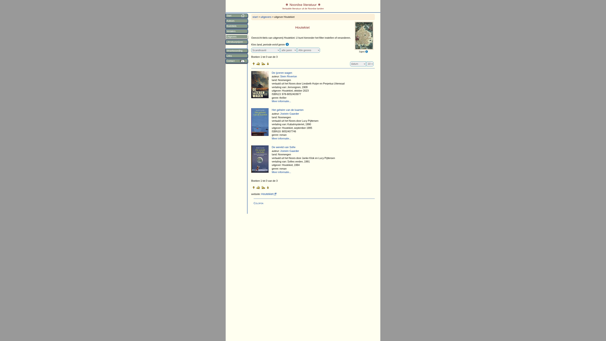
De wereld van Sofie (283, 147)
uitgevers (266, 16)
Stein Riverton (288, 76)
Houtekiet (267, 194)
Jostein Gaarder (289, 113)
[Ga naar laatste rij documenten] (275, 64)
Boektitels (231, 26)
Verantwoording (234, 50)
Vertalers (231, 31)
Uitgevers (232, 36)
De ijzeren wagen (282, 72)
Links (229, 56)
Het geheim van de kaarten (287, 109)
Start (228, 15)
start (255, 16)
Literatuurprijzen (234, 42)
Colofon (258, 203)
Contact (230, 61)
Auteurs (230, 21)
